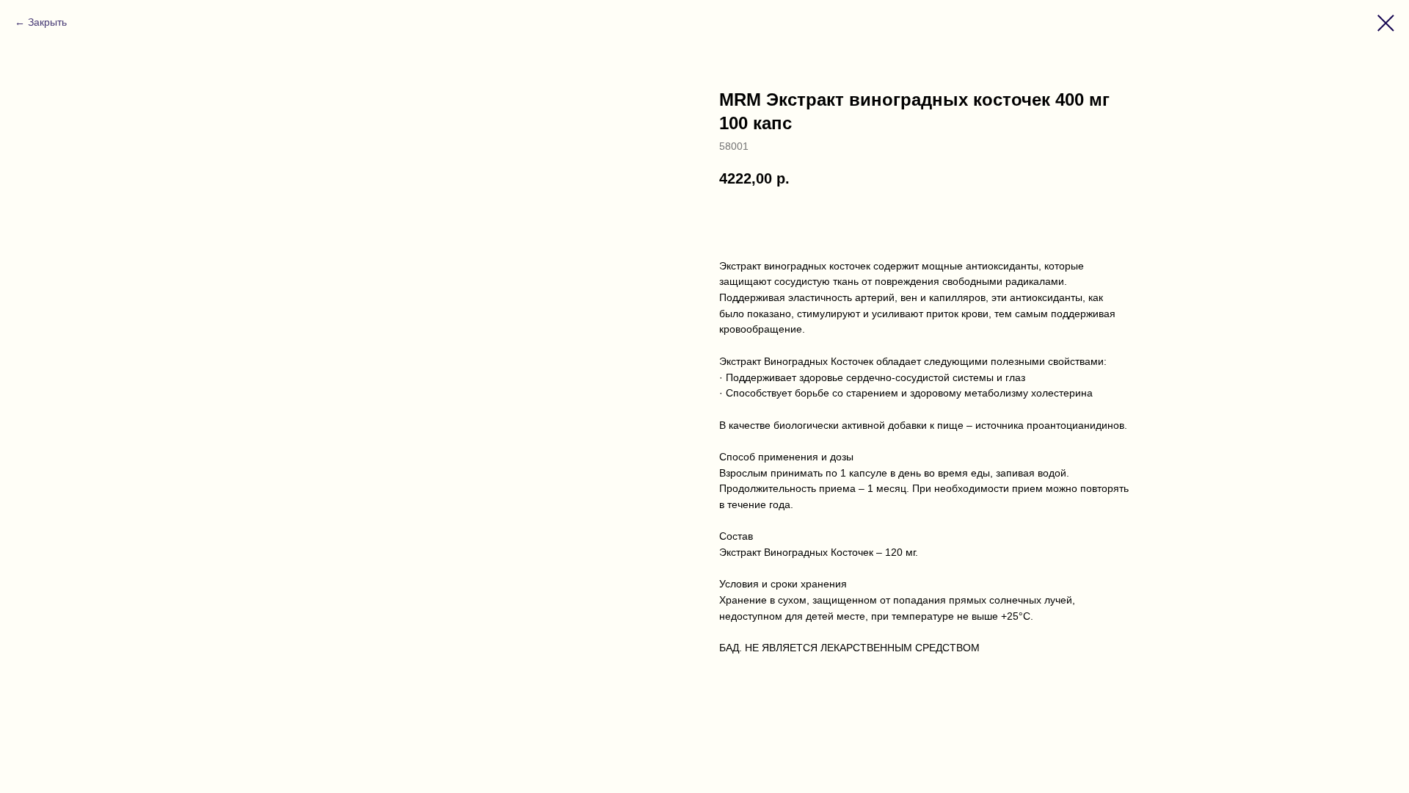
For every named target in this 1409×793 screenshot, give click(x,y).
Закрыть (47, 22)
